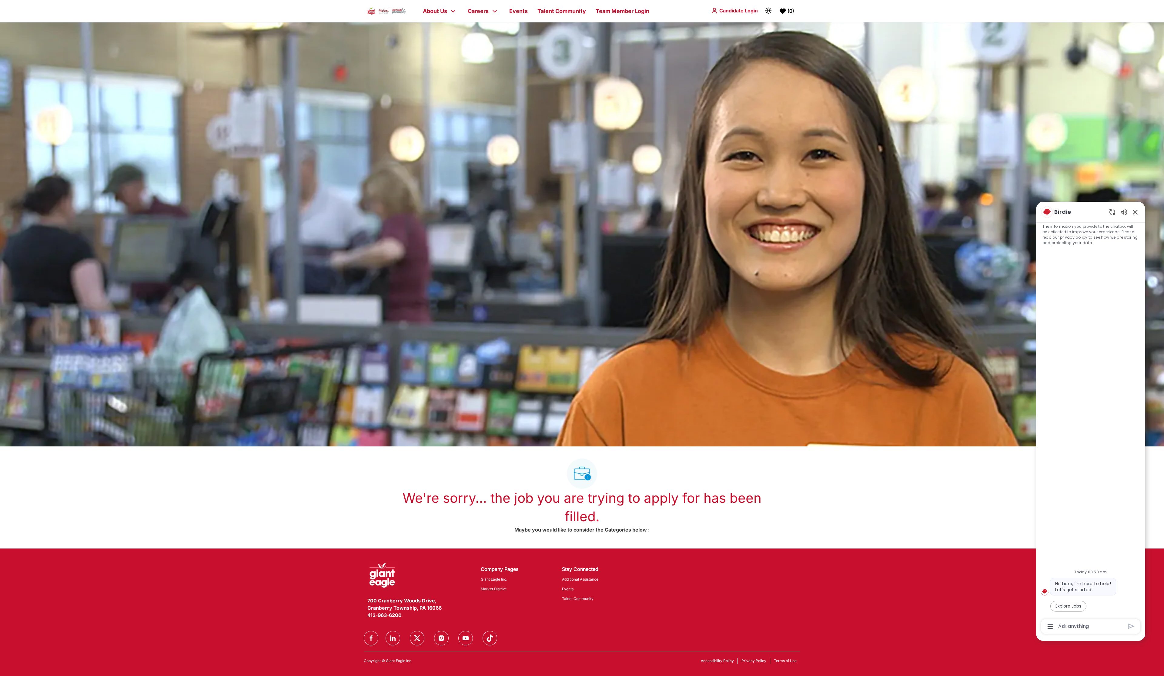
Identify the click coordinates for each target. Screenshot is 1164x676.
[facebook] (371, 638)
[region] (1090, 419)
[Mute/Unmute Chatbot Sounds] (1124, 211)
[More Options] (1050, 626)
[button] (734, 11)
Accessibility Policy (717, 660)
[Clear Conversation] (1112, 212)
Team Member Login (622, 11)
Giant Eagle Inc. (494, 579)
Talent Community (561, 11)
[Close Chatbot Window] (1135, 212)
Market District (494, 589)
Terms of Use (785, 660)
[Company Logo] (386, 10)
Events (518, 11)
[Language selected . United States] (768, 10)
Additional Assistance (580, 579)
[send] (1131, 626)
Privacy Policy (753, 660)
